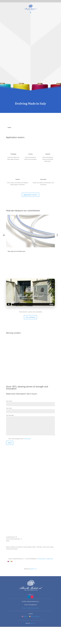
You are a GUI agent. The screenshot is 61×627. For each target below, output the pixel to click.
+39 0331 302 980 (14, 541)
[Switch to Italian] (11, 561)
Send (10, 443)
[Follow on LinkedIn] (29, 556)
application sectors (30, 195)
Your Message (10, 415)
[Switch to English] (8, 561)
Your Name (9, 401)
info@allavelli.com (11, 542)
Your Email (9, 408)
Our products (30, 81)
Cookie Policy (49, 559)
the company (30, 317)
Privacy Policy (27, 438)
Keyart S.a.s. (33, 569)
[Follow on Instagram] (32, 556)
